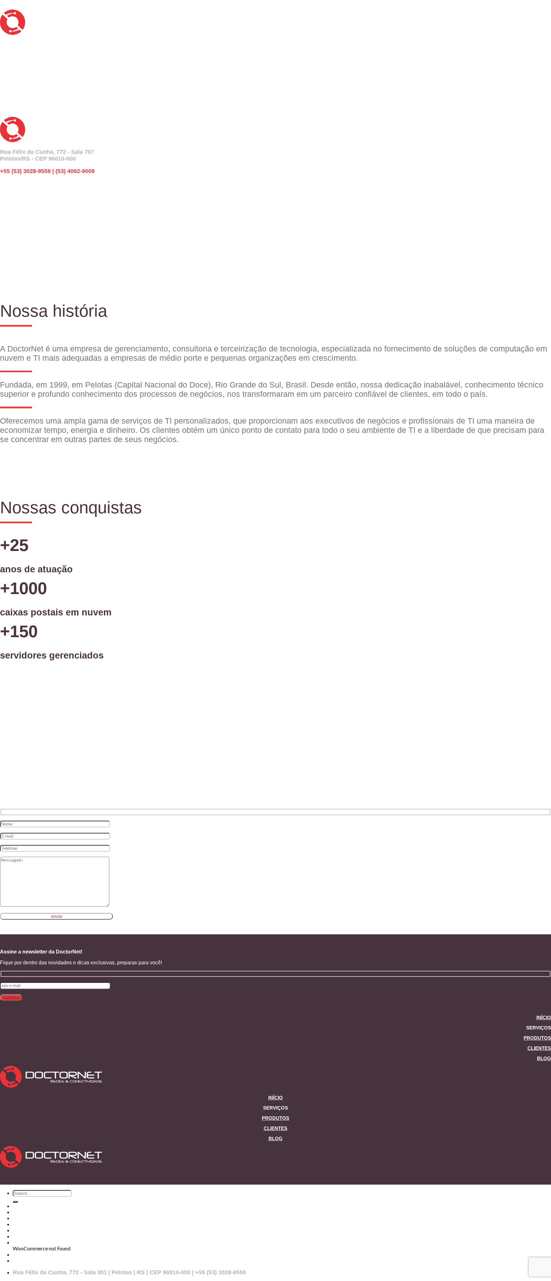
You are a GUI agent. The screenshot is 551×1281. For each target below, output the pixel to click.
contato (11, 90)
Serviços (23, 1212)
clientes (11, 219)
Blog (544, 1058)
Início (543, 1017)
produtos (12, 61)
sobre (8, 71)
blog (6, 81)
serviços (11, 52)
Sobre (20, 1224)
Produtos (537, 1038)
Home (20, 1206)
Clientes (539, 1048)
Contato (23, 1242)
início (7, 42)
